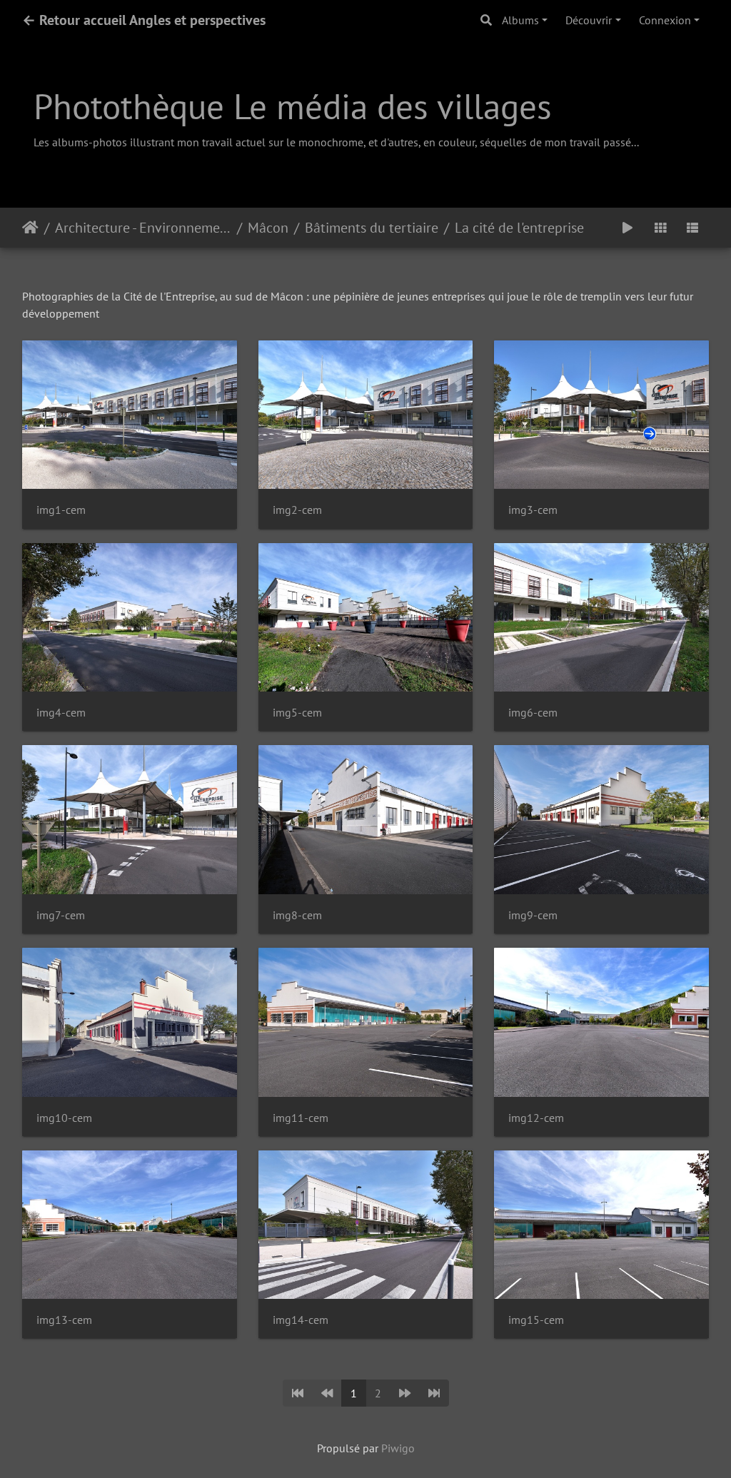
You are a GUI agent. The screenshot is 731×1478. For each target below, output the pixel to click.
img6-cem (533, 712)
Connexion (665, 20)
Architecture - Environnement (143, 227)
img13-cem (64, 1320)
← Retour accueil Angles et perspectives (144, 20)
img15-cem (536, 1320)
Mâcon (268, 227)
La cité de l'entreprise (519, 227)
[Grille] (660, 227)
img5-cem (297, 712)
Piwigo (398, 1448)
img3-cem (533, 510)
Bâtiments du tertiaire (371, 227)
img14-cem (300, 1320)
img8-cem (297, 915)
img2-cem (297, 510)
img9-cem (533, 915)
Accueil (30, 227)
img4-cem (61, 712)
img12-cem (536, 1118)
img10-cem (64, 1118)
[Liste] (692, 227)
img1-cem (61, 510)
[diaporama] (627, 227)
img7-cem (60, 915)
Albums (520, 20)
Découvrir (588, 20)
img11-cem (300, 1118)
